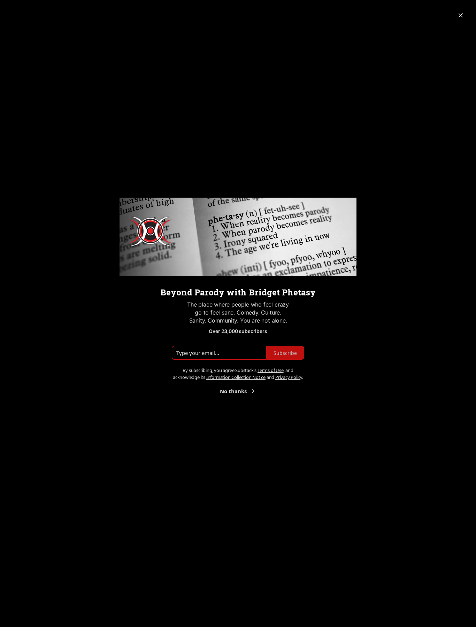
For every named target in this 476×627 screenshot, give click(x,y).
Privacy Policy (288, 377)
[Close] (461, 15)
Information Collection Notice (236, 377)
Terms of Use (271, 370)
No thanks (233, 391)
